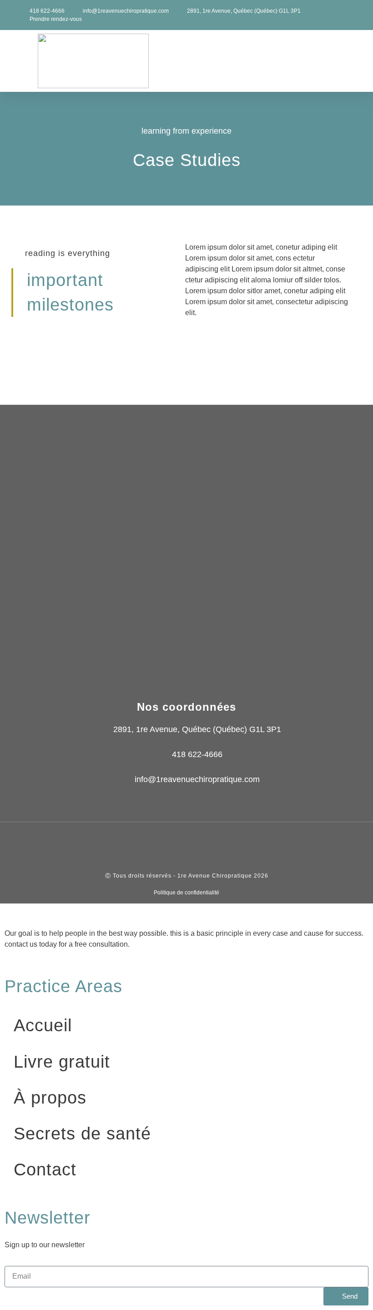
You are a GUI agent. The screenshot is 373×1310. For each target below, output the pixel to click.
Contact (45, 1169)
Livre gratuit (62, 1061)
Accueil (43, 1025)
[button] (355, 61)
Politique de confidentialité (186, 892)
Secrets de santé (82, 1133)
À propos (50, 1097)
